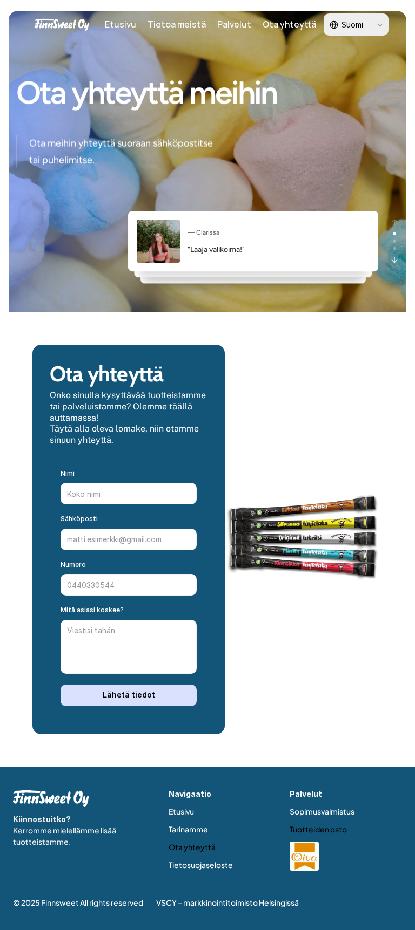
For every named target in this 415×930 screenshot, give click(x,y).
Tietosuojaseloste (201, 865)
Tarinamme (188, 829)
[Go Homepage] (51, 798)
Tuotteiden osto (318, 829)
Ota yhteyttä (192, 847)
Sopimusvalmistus (322, 811)
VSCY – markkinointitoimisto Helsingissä (227, 902)
